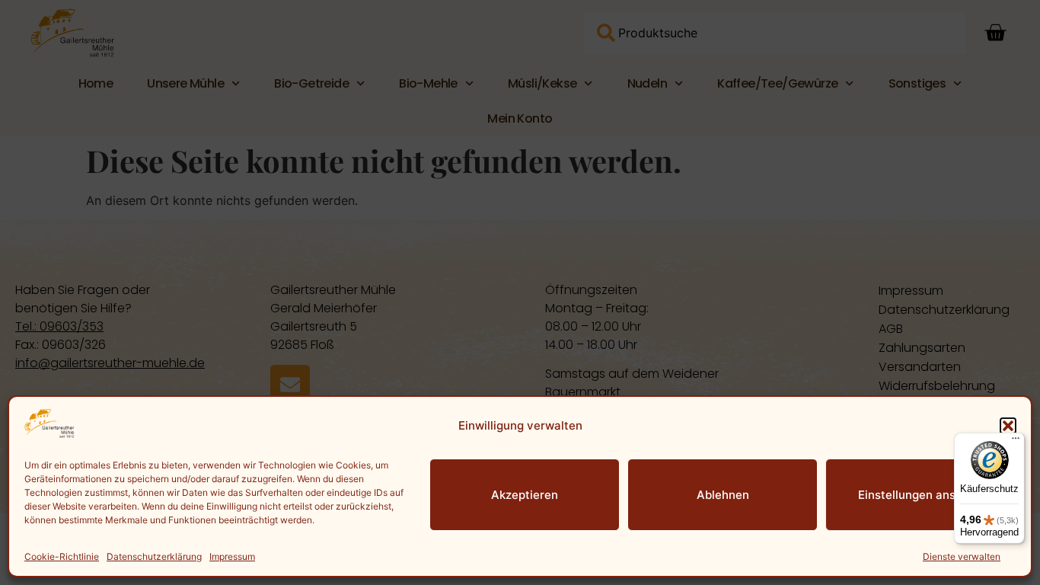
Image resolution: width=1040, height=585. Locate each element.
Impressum (232, 556)
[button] (1008, 425)
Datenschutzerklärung (154, 556)
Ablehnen (723, 495)
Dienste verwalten (961, 556)
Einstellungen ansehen (920, 495)
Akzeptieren (524, 495)
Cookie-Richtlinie (61, 556)
